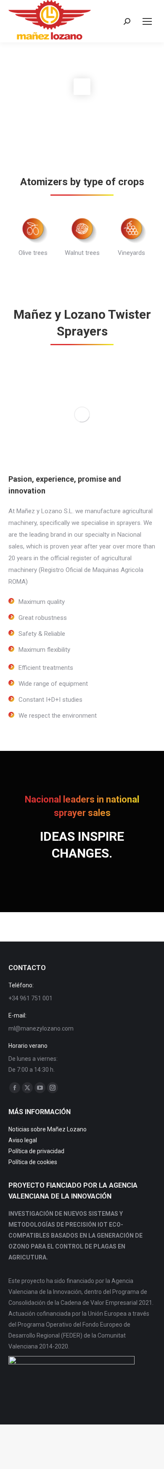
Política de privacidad (36, 1151)
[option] (33, 234)
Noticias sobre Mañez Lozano (47, 1129)
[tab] (69, 279)
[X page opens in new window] (27, 1087)
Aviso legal (22, 1140)
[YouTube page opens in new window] (39, 1087)
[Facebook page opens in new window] (14, 1087)
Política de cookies (32, 1162)
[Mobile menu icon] (147, 21)
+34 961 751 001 (30, 998)
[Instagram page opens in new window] (52, 1087)
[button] (6, 240)
